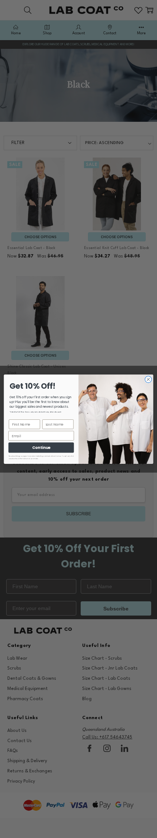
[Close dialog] (148, 379)
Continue (41, 447)
